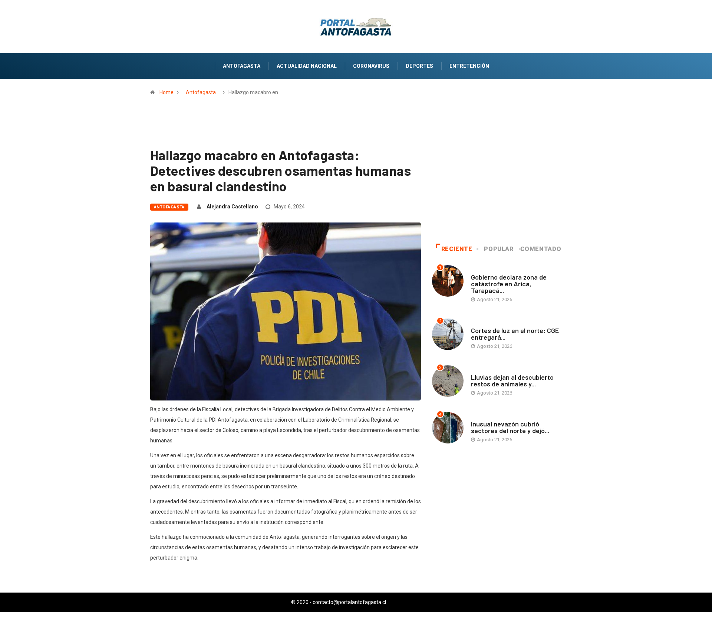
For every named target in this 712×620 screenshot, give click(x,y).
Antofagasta (241, 66)
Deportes (419, 66)
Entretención (469, 66)
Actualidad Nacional (307, 66)
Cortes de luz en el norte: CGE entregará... (515, 333)
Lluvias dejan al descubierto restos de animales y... (512, 380)
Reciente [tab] (456, 249)
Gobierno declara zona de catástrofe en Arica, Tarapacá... (509, 283)
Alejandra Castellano (232, 207)
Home (166, 92)
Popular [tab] (498, 249)
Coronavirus (371, 66)
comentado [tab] (540, 249)
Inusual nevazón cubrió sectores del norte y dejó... (510, 427)
